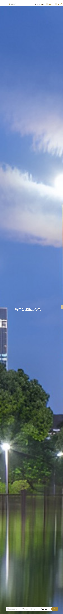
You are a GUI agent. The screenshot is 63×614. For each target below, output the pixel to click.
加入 (41, 4)
